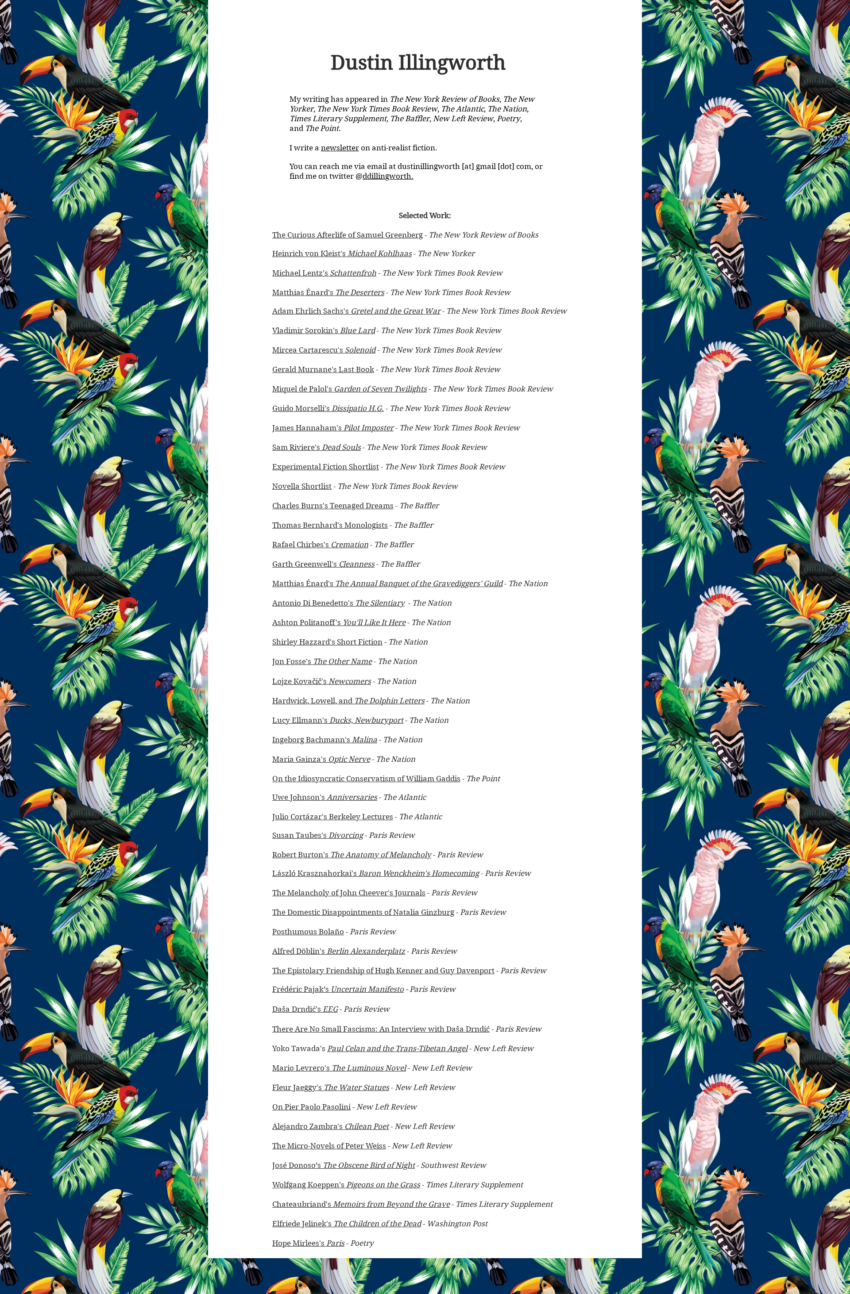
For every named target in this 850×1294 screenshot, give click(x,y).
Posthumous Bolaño (308, 931)
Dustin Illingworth (418, 62)
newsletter (340, 147)
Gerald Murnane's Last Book (323, 369)
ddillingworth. (388, 176)
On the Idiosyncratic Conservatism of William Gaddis (366, 778)
